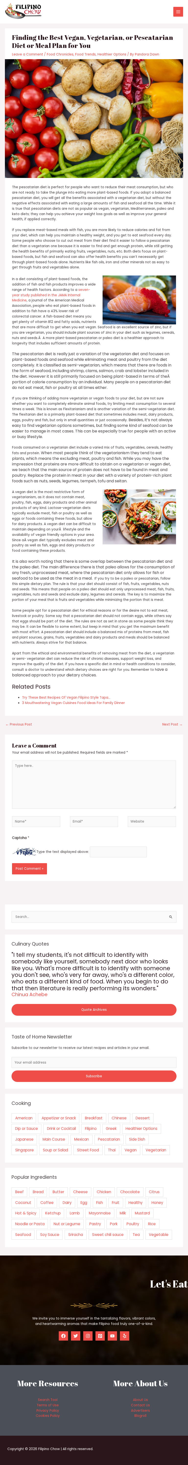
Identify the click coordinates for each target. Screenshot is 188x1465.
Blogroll (140, 1415)
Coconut (23, 1202)
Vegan (131, 1150)
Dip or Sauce (26, 1128)
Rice (152, 1223)
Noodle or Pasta (30, 1223)
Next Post (172, 724)
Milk (123, 1213)
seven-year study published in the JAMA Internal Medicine (51, 295)
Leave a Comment (27, 54)
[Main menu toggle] (178, 12)
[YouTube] (112, 1336)
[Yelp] (124, 1336)
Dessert (143, 1118)
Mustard (142, 1213)
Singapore (24, 1150)
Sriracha (75, 1234)
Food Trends (85, 54)
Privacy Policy (47, 1410)
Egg (84, 1202)
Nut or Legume (67, 1223)
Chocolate (130, 1191)
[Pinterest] (100, 1336)
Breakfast (94, 1118)
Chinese (119, 1118)
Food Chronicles (60, 54)
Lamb (75, 1213)
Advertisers (140, 1410)
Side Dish (137, 1139)
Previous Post (18, 724)
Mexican (81, 1139)
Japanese (24, 1139)
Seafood (23, 1234)
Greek (111, 1128)
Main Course (54, 1139)
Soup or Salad (55, 1150)
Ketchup (53, 1213)
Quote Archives (94, 1009)
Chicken (104, 1191)
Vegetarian (156, 1150)
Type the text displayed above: (62, 851)
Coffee (47, 1202)
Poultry (133, 1223)
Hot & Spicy (25, 1213)
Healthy (135, 1202)
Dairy (67, 1202)
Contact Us (140, 1405)
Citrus (154, 1191)
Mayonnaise (100, 1213)
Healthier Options (111, 54)
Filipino (91, 1128)
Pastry (95, 1223)
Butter (58, 1191)
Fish (99, 1202)
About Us (140, 1400)
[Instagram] (88, 1336)
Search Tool (48, 1400)
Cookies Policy (48, 1415)
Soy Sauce (49, 1234)
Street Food (88, 1150)
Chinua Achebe (29, 994)
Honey (157, 1202)
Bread (38, 1191)
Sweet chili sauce (108, 1234)
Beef (19, 1191)
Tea (136, 1234)
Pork (114, 1223)
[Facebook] (63, 1336)
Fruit (115, 1202)
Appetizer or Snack (59, 1118)
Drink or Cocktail (61, 1128)
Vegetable (158, 1234)
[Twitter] (75, 1336)
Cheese (80, 1191)
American (24, 1118)
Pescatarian (109, 1139)
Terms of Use (48, 1405)
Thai (112, 1150)
